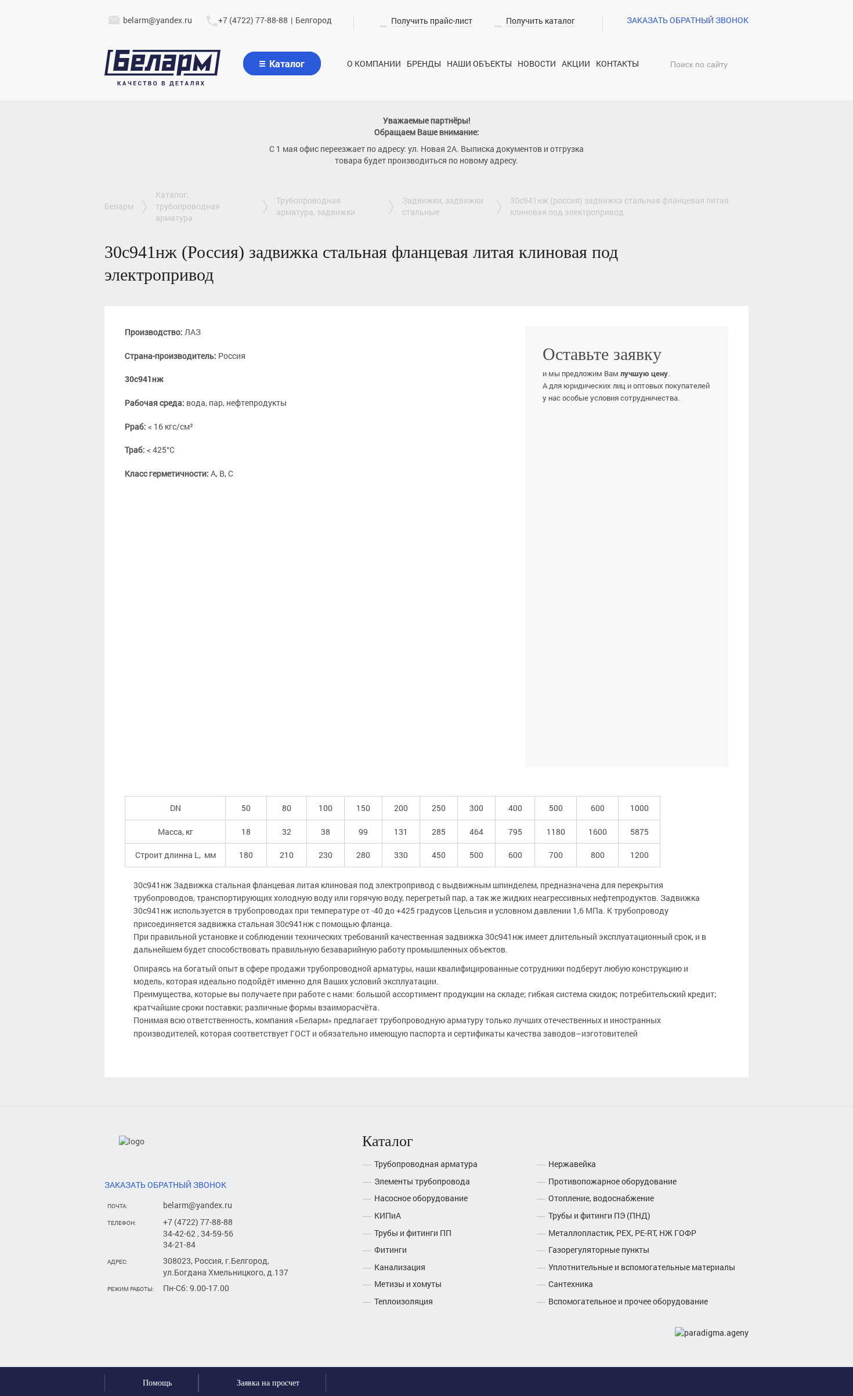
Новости (537, 63)
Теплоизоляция (403, 1301)
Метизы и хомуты (408, 1283)
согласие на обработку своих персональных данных (616, 728)
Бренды (424, 63)
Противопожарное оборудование (612, 1181)
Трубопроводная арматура (426, 1163)
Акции (576, 63)
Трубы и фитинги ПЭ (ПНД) (599, 1215)
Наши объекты (479, 63)
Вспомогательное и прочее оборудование (628, 1301)
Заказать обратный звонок (688, 20)
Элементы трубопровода (422, 1181)
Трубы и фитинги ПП (412, 1232)
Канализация (399, 1267)
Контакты (617, 63)
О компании (374, 63)
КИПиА (387, 1215)
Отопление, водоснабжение (601, 1198)
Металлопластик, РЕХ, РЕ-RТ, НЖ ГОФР (622, 1232)
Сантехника (570, 1283)
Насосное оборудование (421, 1198)
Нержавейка (572, 1163)
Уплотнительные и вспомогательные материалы (641, 1267)
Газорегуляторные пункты (598, 1249)
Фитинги (390, 1249)
